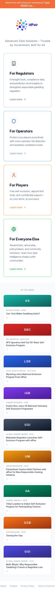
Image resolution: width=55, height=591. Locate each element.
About (3, 586)
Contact (13, 586)
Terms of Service (46, 586)
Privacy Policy (27, 586)
